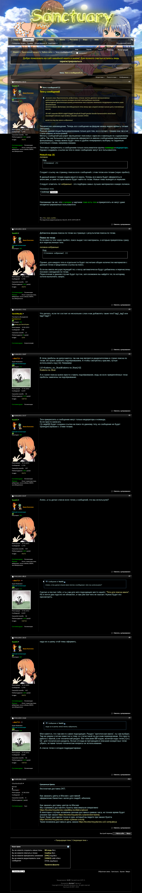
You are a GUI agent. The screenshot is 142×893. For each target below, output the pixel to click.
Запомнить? (82, 53)
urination (74, 116)
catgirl (65, 113)
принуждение (50, 102)
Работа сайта (47, 52)
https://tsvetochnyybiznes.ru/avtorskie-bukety (79, 814)
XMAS (86, 116)
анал (54, 98)
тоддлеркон (107, 102)
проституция (62, 102)
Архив (122, 872)
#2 (129, 229)
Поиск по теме (111, 77)
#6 (129, 496)
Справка (30, 43)
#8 (129, 637)
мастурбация (86, 100)
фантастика (50, 105)
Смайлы (48, 853)
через (48, 218)
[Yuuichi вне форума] (24, 115)
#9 (129, 718)
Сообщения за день (19, 43)
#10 (129, 779)
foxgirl (83, 113)
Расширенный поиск (123, 43)
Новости (16, 40)
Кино (96, 40)
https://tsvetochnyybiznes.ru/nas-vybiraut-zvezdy (62, 819)
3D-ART (48, 113)
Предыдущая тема (63, 840)
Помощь (110, 50)
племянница (119, 107)
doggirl (70, 113)
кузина (107, 107)
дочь (112, 107)
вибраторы (73, 98)
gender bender (91, 113)
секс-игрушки (88, 102)
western (81, 116)
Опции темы (99, 77)
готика (81, 98)
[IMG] (47, 856)
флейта (48, 107)
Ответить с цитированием (122, 224)
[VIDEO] (48, 858)
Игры (85, 40)
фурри (54, 107)
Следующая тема (79, 840)
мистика (95, 100)
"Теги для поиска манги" (117, 592)
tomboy (67, 116)
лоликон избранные (49, 247)
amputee (54, 113)
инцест (95, 107)
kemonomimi (102, 113)
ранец (70, 102)
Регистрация (123, 50)
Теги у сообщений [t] (74, 73)
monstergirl (49, 116)
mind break (111, 113)
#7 (129, 576)
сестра (101, 107)
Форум (28, 40)
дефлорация (50, 100)
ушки (122, 102)
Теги (44, 218)
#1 (129, 82)
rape (62, 116)
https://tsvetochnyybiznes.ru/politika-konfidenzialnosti (64, 810)
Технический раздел (30, 52)
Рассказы (74, 40)
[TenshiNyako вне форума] (20, 325)
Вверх (128, 833)
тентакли (97, 102)
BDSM (60, 113)
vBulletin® (72, 883)
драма (58, 100)
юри (90, 107)
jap (57, 120)
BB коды (48, 850)
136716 (24, 399)
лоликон (48, 98)
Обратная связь (104, 872)
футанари (62, 107)
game (47, 120)
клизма (64, 100)
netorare (57, 116)
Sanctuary (115, 872)
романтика (77, 102)
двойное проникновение (100, 98)
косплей (77, 100)
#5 (129, 415)
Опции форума (40, 43)
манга (61, 120)
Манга (62, 40)
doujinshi (77, 113)
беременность (62, 98)
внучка (48, 109)
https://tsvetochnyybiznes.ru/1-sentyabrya (98, 822)
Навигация (52, 43)
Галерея (39, 40)
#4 (129, 354)
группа (87, 98)
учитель (115, 102)
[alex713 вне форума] (21, 377)
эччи (81, 107)
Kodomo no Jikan (48, 370)
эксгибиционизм (72, 107)
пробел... (54, 218)
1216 (23, 337)
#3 (129, 309)
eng (54, 120)
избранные (68, 120)
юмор (86, 107)
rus (51, 120)
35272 (24, 140)
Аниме (51, 40)
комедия (70, 100)
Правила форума (52, 865)
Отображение (123, 77)
